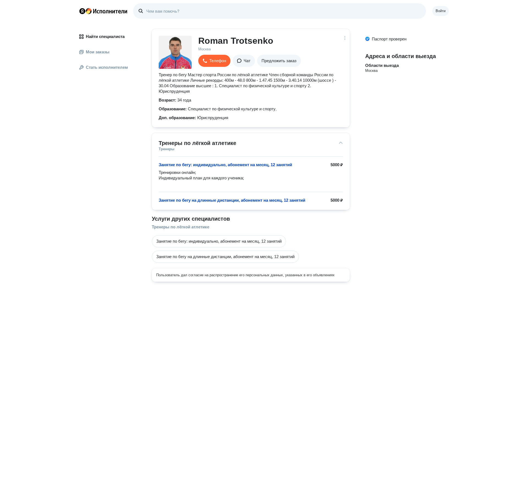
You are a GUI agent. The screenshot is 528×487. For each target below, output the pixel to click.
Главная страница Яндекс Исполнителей (103, 11)
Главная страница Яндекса (82, 11)
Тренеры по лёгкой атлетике (180, 227)
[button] (214, 61)
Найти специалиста (105, 36)
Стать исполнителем (107, 67)
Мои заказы (97, 52)
